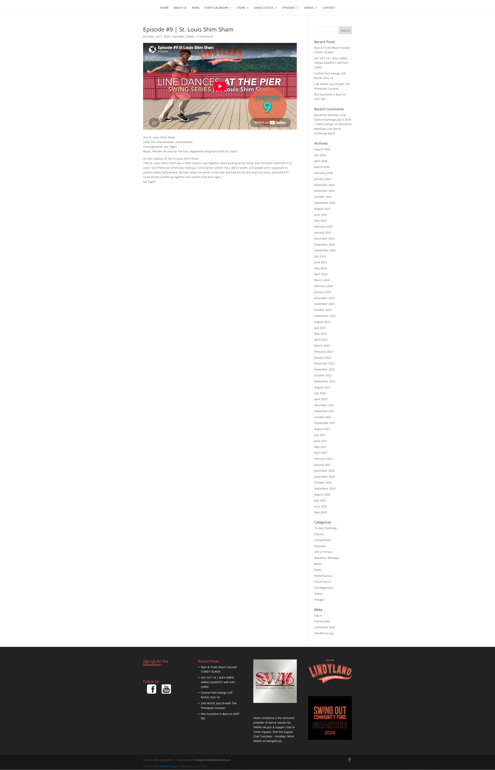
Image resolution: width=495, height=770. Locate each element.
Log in (318, 615)
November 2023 (324, 304)
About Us (180, 7)
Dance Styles (263, 7)
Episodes (288, 7)
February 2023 (323, 351)
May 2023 (320, 333)
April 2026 (320, 161)
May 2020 (320, 512)
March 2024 (321, 280)
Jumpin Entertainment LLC (213, 760)
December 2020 (324, 470)
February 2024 (323, 286)
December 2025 (324, 185)
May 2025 (320, 220)
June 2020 (320, 506)
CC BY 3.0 (204, 766)
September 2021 (324, 423)
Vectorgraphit (173, 766)
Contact (329, 7)
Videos (309, 7)
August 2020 (322, 494)
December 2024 (324, 238)
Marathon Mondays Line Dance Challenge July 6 (333, 128)
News (196, 7)
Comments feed (324, 627)
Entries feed (322, 621)
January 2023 (322, 357)
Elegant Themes (163, 766)
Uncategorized (323, 587)
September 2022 (324, 381)
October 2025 (323, 197)
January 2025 (322, 232)
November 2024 (324, 244)
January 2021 (322, 464)
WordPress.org (323, 633)
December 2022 (324, 363)
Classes (319, 534)
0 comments (205, 36)
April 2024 (320, 274)
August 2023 (322, 322)
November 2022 (324, 369)
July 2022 (320, 393)
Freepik (154, 766)
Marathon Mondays (327, 558)
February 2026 (323, 173)
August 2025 (322, 209)
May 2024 (320, 268)
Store (241, 7)
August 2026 (322, 149)
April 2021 (320, 452)
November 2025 (324, 191)
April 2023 (320, 339)
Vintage (319, 599)
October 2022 (323, 375)
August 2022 (322, 387)
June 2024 (320, 262)
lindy (150, 36)
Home (164, 7)
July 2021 (320, 435)
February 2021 (323, 458)
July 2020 (320, 500)
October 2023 (323, 310)
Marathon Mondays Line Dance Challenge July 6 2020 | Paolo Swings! (332, 119)
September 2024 (324, 250)
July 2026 (320, 155)
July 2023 (320, 328)
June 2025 (320, 215)
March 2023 (321, 345)
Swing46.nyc (274, 741)
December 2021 (324, 405)
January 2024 (322, 292)
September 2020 (324, 488)
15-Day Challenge (325, 528)
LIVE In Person (323, 552)
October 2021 (323, 417)
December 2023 (324, 298)
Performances (323, 576)
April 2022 (320, 399)
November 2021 (324, 411)
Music (318, 564)
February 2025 (323, 226)
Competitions (322, 540)
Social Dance (322, 581)
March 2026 (321, 167)
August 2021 (322, 429)
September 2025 (324, 203)
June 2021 (320, 441)
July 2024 (320, 256)
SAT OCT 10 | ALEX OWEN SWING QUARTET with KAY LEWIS (331, 62)
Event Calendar (216, 7)
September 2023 (324, 316)
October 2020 (323, 482)
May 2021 (320, 447)
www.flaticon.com (186, 766)
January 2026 (322, 179)
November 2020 (324, 476)
